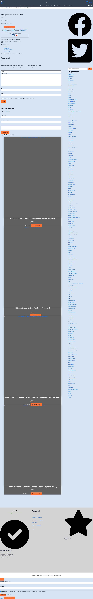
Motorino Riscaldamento (73, 259)
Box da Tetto (70, 109)
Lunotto (69, 244)
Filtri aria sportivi (71, 190)
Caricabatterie (71, 122)
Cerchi (69, 134)
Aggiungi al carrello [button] (36, 225)
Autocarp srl (13, 30)
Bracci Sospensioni (72, 113)
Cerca (69, 66)
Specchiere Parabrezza (72, 348)
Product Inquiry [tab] (7, 51)
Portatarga (70, 296)
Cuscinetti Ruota (71, 161)
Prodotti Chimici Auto (72, 304)
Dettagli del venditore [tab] (8, 49)
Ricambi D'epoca (71, 319)
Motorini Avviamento (72, 258)
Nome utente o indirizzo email (5, 581)
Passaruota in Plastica (72, 273)
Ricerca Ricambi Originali (56, 5)
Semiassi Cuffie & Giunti (73, 329)
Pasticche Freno (71, 275)
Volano (69, 397)
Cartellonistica (71, 124)
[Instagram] (91, 5)
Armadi (69, 97)
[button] (46, 2)
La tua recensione (4, 73)
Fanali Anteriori (71, 174)
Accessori (70, 78)
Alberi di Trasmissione (72, 84)
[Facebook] (88, 5)
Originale (5, 30)
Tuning (69, 381)
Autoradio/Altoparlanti (72, 99)
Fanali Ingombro (71, 176)
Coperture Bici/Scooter (72, 147)
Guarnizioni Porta (71, 213)
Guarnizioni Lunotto (72, 209)
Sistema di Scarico (72, 341)
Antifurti (69, 95)
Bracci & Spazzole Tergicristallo (74, 111)
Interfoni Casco (71, 221)
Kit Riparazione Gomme (73, 232)
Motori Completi (71, 256)
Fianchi (69, 188)
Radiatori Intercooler (72, 312)
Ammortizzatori (71, 91)
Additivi (69, 82)
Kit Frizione (70, 229)
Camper (69, 118)
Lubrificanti (70, 242)
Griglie (69, 201)
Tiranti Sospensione (72, 370)
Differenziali (70, 169)
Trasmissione (70, 372)
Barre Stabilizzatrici (72, 103)
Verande (69, 391)
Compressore (70, 143)
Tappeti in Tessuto (71, 360)
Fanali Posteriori (24, 29)
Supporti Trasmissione (72, 354)
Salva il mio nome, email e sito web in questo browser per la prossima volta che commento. (18, 98)
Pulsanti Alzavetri (71, 308)
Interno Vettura (71, 223)
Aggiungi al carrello (9, 27)
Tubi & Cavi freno (71, 375)
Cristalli (69, 157)
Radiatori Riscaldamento (73, 314)
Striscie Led (70, 352)
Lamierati (70, 236)
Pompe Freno (70, 288)
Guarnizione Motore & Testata (74, 203)
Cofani (69, 142)
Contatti (47, 5)
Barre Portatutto (71, 101)
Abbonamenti (35, 5)
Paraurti (69, 267)
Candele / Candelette (72, 120)
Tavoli (69, 362)
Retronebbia (70, 316)
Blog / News (34, 522)
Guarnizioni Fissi (71, 207)
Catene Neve (70, 126)
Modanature (70, 254)
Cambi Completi (71, 116)
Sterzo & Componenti (72, 350)
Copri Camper (71, 151)
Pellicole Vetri (70, 279)
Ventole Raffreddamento (73, 389)
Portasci (69, 294)
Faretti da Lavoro (71, 184)
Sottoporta (70, 345)
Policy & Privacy (35, 515)
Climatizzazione (71, 140)
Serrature (70, 335)
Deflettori (70, 163)
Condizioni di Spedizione (37, 517)
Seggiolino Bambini (72, 327)
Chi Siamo (42, 5)
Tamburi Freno (71, 356)
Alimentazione (71, 85)
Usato (69, 385)
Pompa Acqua (71, 285)
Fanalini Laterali (71, 180)
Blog (72, 5)
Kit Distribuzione (71, 225)
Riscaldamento (71, 321)
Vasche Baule (70, 387)
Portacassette (71, 292)
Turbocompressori (71, 383)
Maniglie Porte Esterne (72, 246)
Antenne (69, 93)
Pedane (69, 277)
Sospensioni (70, 343)
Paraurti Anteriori (71, 269)
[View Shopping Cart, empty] (87, 2)
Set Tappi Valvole (71, 339)
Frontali (69, 198)
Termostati (70, 368)
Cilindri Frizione (71, 138)
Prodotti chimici (71, 302)
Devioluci (70, 167)
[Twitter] (89, 5)
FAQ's (33, 529)
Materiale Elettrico (71, 248)
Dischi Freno (70, 171)
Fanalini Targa (71, 182)
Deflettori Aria (71, 165)
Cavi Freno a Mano (72, 128)
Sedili (69, 325)
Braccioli (69, 114)
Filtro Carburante (71, 194)
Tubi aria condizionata (72, 377)
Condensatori (70, 145)
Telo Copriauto (71, 364)
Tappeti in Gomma (71, 358)
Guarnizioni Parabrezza (72, 211)
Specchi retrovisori (72, 346)
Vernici (69, 393)
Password (2, 586)
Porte (69, 298)
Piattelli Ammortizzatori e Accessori (75, 283)
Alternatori (70, 87)
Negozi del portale (27, 5)
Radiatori (70, 310)
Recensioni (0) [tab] (6, 48)
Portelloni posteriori (72, 300)
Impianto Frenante (71, 215)
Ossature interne (71, 261)
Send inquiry (5, 132)
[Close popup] (2, 579)
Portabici (70, 290)
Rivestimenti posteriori (72, 323)
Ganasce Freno (71, 200)
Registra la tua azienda (36, 525)
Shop (21, 5)
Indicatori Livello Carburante (73, 217)
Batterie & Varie (71, 105)
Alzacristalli (70, 89)
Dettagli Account (66, 5)
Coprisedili (70, 153)
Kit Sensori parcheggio (72, 234)
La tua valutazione (4, 69)
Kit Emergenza (71, 227)
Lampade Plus (71, 238)
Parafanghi (70, 265)
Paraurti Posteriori (71, 271)
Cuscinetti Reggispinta (72, 159)
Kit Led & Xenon (71, 230)
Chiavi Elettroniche (72, 136)
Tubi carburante (71, 379)
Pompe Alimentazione (72, 287)
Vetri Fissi (70, 395)
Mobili (69, 252)
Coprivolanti (70, 155)
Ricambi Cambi (71, 317)
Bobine (69, 107)
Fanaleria (18, 29)
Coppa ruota (70, 149)
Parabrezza (70, 263)
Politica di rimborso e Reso (37, 520)
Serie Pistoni (70, 333)
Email (2, 93)
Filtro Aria (70, 192)
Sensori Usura (71, 331)
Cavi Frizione (70, 130)
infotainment (70, 219)
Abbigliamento (71, 74)
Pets (69, 281)
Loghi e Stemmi (71, 240)
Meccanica (70, 250)
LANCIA (21, 30)
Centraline (70, 132)
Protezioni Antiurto (72, 306)
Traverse (69, 374)
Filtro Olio (70, 196)
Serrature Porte (71, 337)
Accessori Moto (71, 80)
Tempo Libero (71, 366)
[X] (14, 510)
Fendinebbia (70, 186)
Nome (2, 88)
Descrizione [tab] (6, 46)
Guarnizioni (70, 205)
